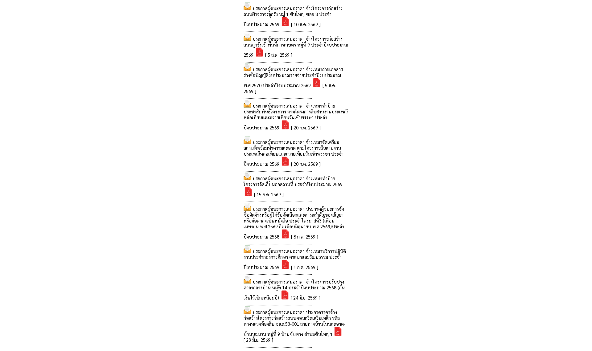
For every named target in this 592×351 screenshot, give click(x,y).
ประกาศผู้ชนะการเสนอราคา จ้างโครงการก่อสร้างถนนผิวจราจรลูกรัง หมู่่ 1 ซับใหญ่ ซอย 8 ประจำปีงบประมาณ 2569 (293, 16)
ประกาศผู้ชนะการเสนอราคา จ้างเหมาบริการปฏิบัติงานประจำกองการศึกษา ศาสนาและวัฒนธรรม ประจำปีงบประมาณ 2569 (295, 259)
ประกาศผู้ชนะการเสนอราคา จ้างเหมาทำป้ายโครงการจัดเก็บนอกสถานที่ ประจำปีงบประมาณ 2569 (293, 181)
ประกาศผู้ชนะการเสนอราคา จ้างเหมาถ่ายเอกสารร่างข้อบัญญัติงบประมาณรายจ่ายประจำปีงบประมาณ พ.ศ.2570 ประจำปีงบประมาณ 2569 (293, 77)
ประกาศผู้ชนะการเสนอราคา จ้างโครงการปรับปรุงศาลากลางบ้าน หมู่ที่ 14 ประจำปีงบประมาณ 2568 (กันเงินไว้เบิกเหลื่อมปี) (294, 289)
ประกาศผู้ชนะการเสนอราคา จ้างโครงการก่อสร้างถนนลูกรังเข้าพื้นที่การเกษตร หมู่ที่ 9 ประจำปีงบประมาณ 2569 (296, 47)
